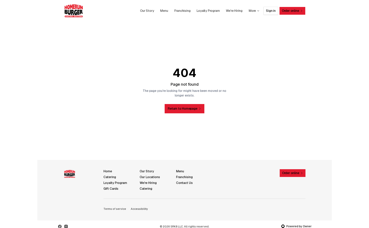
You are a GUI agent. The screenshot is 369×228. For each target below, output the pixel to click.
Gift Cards (110, 189)
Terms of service (114, 209)
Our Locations (150, 177)
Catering (109, 177)
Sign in (271, 11)
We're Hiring (234, 11)
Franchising (182, 11)
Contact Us (184, 183)
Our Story (147, 11)
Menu (164, 11)
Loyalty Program (208, 11)
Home (107, 171)
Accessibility (139, 209)
